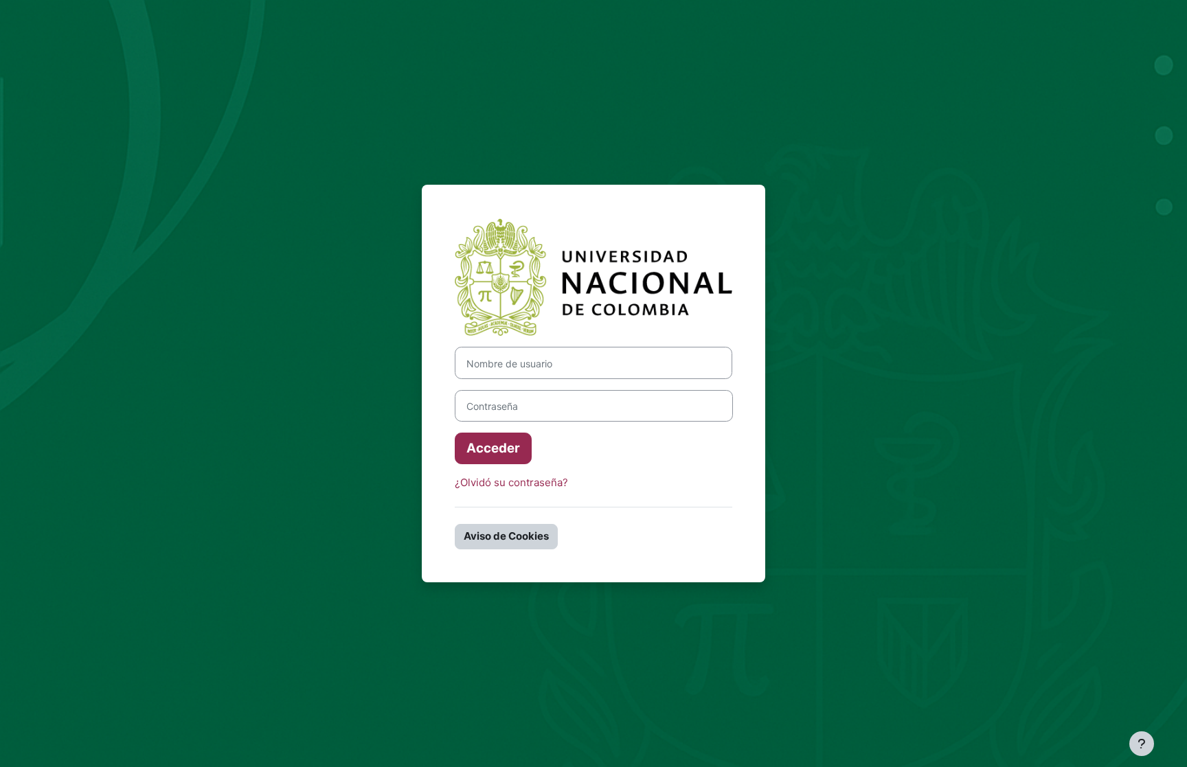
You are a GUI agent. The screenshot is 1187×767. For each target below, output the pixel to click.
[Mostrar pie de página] (1141, 743)
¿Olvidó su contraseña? (511, 482)
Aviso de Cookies (506, 535)
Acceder (493, 448)
